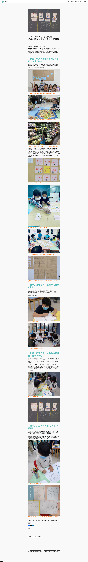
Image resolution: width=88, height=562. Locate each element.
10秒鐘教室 (43, 436)
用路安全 (35, 536)
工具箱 (81, 1)
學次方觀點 (77, 1)
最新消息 (85, 1)
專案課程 (30, 536)
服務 (68, 1)
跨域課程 (39, 536)
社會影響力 (72, 1)
